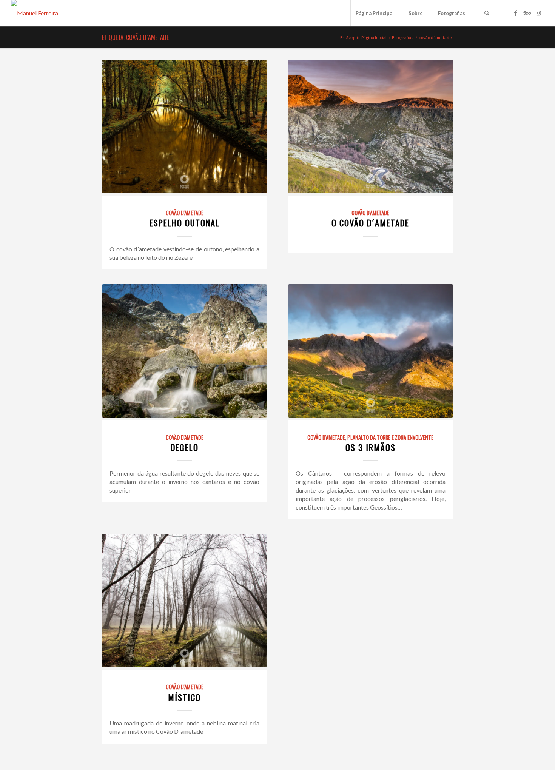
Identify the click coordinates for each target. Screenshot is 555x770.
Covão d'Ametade (185, 213)
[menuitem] (374, 13)
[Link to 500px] (527, 12)
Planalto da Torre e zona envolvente (390, 437)
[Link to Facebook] (515, 12)
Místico (184, 697)
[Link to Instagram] (538, 12)
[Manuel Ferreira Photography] (50, 13)
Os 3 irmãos (370, 447)
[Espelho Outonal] (184, 126)
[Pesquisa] (487, 13)
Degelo (185, 447)
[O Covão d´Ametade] (370, 126)
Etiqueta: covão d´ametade (135, 37)
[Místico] (184, 600)
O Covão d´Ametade (370, 222)
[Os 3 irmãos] (370, 350)
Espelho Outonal (185, 222)
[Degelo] (184, 350)
